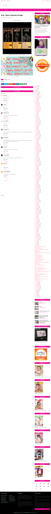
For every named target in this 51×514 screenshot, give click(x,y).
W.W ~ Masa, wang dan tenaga (40, 246)
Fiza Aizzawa (4, 17)
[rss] (40, 489)
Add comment (6, 180)
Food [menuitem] (24, 9)
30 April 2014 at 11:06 (6, 105)
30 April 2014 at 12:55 (6, 130)
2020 (36, 160)
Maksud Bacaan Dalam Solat (40, 259)
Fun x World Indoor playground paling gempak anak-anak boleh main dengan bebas (42, 26)
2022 (36, 133)
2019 (36, 174)
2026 (36, 85)
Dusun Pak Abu (3, 496)
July (36, 87)
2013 (36, 285)
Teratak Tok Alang (4, 500)
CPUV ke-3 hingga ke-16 (39, 267)
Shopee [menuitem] (34, 9)
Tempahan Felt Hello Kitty (39, 260)
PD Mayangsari (3, 499)
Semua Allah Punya (38, 261)
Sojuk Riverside (3, 498)
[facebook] (42, 1)
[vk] (40, 486)
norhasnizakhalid (6, 171)
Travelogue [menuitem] (6, 9)
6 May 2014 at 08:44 (6, 164)
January (37, 93)
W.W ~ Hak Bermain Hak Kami (40, 269)
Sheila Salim (5, 137)
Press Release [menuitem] (39, 9)
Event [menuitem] (31, 9)
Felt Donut (41, 302)
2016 (36, 208)
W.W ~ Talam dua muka (39, 281)
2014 (36, 236)
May (36, 89)
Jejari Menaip (6, 155)
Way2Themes (22, 512)
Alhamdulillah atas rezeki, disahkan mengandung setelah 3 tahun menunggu (44, 321)
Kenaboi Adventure (4, 495)
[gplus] (49, 1)
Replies (5, 101)
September (38, 110)
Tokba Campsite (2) (12, 499)
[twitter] (44, 1)
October (37, 109)
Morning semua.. (37, 251)
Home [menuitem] (2, 9)
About (5, 0)
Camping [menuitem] (11, 9)
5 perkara (5, 79)
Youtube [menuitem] (44, 9)
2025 (36, 94)
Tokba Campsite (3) (4, 502)
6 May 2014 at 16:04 (6, 172)
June (36, 88)
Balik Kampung (37, 245)
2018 (36, 187)
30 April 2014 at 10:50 (6, 96)
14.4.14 (36, 266)
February (37, 92)
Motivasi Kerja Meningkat (39, 255)
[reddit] (48, 484)
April (36, 90)
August (37, 86)
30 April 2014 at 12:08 (6, 122)
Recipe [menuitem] (27, 9)
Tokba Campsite (11, 498)
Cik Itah (4, 95)
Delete (7, 100)
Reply (4, 100)
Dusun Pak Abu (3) (12, 500)
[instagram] (45, 1)
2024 (37, 106)
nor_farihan (5, 121)
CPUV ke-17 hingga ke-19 (39, 248)
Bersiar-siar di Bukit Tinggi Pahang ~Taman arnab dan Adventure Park (43, 316)
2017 (36, 199)
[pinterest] (47, 1)
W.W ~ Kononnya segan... (39, 256)
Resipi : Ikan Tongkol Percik (39, 273)
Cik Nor (4, 104)
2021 (36, 147)
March (37, 91)
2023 (36, 119)
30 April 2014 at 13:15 (6, 138)
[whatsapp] (36, 489)
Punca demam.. (37, 270)
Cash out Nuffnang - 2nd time (40, 265)
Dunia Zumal (5, 129)
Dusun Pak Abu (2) (12, 496)
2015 (36, 222)
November (37, 96)
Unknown (5, 163)
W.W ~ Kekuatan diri (38, 264)
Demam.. (40, 306)
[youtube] (48, 486)
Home (2, 0)
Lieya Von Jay (6, 112)
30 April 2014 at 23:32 (6, 156)
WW (9, 79)
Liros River (10, 495)
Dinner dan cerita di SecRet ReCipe (41, 268)
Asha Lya (5, 146)
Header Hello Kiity (38, 247)
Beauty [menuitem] (15, 9)
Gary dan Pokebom (38, 258)
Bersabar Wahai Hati (38, 254)
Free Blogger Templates (33, 512)
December (37, 95)
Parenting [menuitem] (20, 9)
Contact (8, 0)
